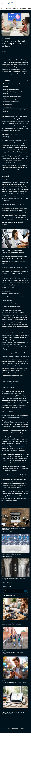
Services (4, 51)
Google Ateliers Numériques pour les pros (12, 96)
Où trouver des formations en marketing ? (12, 83)
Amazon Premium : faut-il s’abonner (11, 624)
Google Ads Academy (7, 104)
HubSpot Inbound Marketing (9, 99)
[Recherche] (28, 3)
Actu (3, 622)
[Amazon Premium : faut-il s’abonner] (15, 609)
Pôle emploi (5, 86)
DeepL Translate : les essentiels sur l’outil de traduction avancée (13, 713)
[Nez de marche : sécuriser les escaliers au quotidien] (15, 638)
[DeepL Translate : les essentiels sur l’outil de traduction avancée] (15, 697)
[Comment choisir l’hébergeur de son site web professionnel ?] (15, 517)
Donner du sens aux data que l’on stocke (12, 554)
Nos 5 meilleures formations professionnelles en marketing (13, 92)
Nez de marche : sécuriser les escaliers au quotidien (12, 653)
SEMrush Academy (7, 107)
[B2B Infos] (11, 3)
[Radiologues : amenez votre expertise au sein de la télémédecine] (15, 567)
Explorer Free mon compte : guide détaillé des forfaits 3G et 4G (14, 683)
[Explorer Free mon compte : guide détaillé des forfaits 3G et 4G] (15, 668)
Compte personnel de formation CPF (11, 89)
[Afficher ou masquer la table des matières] (19, 80)
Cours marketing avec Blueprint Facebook (12, 101)
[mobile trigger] (3, 3)
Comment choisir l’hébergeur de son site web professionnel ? (13, 528)
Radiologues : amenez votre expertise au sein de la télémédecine (15, 579)
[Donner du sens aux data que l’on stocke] (15, 543)
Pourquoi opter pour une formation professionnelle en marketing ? (14, 110)
